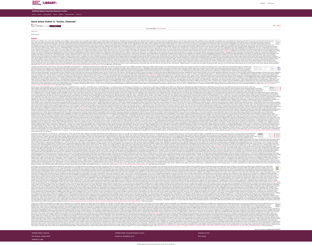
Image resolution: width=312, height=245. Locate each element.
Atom (275, 25)
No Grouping (163, 28)
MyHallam (262, 3)
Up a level (34, 24)
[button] (55, 26)
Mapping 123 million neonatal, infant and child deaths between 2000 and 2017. (130, 164)
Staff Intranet (271, 3)
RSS (280, 25)
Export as (33, 26)
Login (33, 8)
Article (36, 31)
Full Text (157, 28)
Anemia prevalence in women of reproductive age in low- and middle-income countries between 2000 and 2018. (255, 130)
